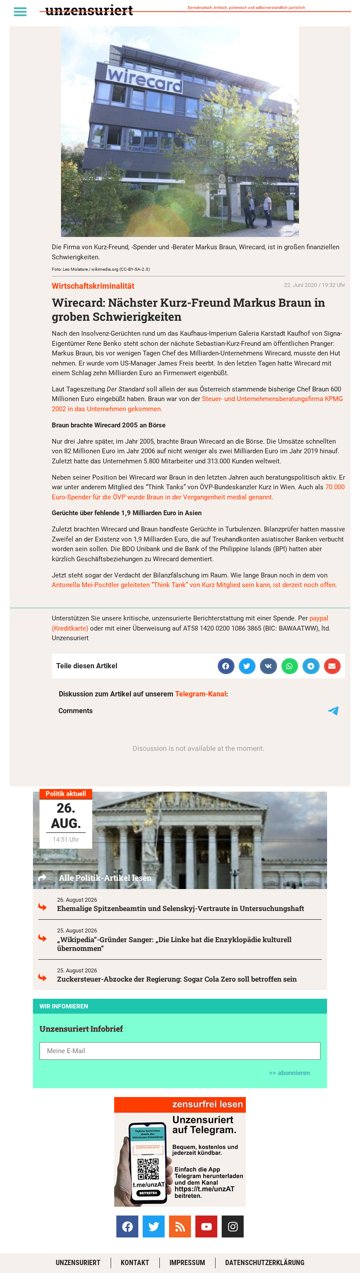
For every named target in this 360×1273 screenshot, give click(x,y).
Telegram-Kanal (200, 694)
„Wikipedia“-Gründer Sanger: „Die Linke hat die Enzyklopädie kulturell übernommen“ (174, 944)
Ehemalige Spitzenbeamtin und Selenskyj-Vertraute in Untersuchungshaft (180, 908)
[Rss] (180, 1226)
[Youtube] (206, 1226)
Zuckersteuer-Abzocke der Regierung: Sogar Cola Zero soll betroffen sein (177, 978)
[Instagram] (233, 1226)
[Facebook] (127, 1226)
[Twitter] (154, 1226)
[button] (20, 11)
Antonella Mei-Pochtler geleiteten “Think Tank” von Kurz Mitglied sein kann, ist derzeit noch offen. (194, 585)
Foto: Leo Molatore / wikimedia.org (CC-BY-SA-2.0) (101, 269)
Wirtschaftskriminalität (93, 285)
